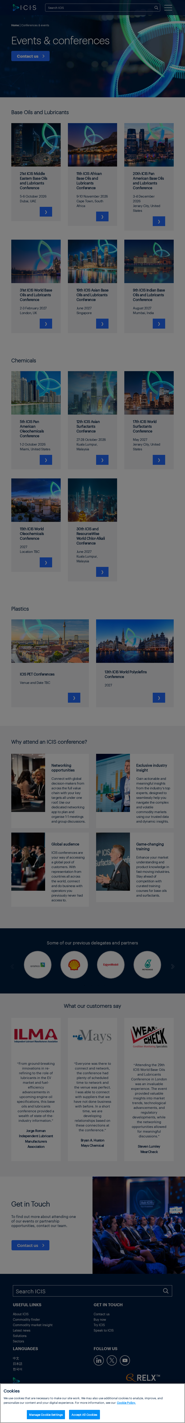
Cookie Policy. (126, 1402)
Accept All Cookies (84, 1414)
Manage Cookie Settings (46, 1414)
